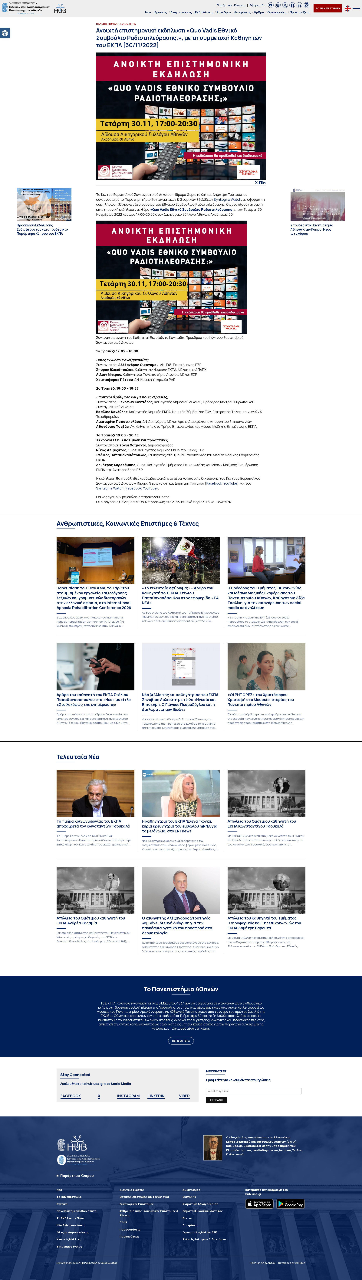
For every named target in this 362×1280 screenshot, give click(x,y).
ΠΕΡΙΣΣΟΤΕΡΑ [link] (181, 1040)
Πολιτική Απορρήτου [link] (262, 1263)
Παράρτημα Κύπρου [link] (231, 5)
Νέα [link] (148, 12)
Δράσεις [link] (160, 12)
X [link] (99, 1095)
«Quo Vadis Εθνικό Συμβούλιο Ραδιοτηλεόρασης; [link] (192, 209)
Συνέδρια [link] (224, 12)
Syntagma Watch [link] (227, 199)
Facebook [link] (214, 483)
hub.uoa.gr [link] (253, 1194)
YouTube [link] (230, 483)
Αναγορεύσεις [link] (181, 12)
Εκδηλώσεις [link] (204, 12)
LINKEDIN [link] (156, 1095)
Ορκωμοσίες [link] (276, 12)
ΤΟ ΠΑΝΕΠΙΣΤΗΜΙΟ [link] (327, 8)
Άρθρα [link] (259, 12)
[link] (5, 33)
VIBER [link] (184, 1095)
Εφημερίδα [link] (257, 5)
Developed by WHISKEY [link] (291, 1263)
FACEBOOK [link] (71, 1095)
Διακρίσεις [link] (242, 12)
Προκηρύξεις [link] (299, 12)
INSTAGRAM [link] (128, 1095)
